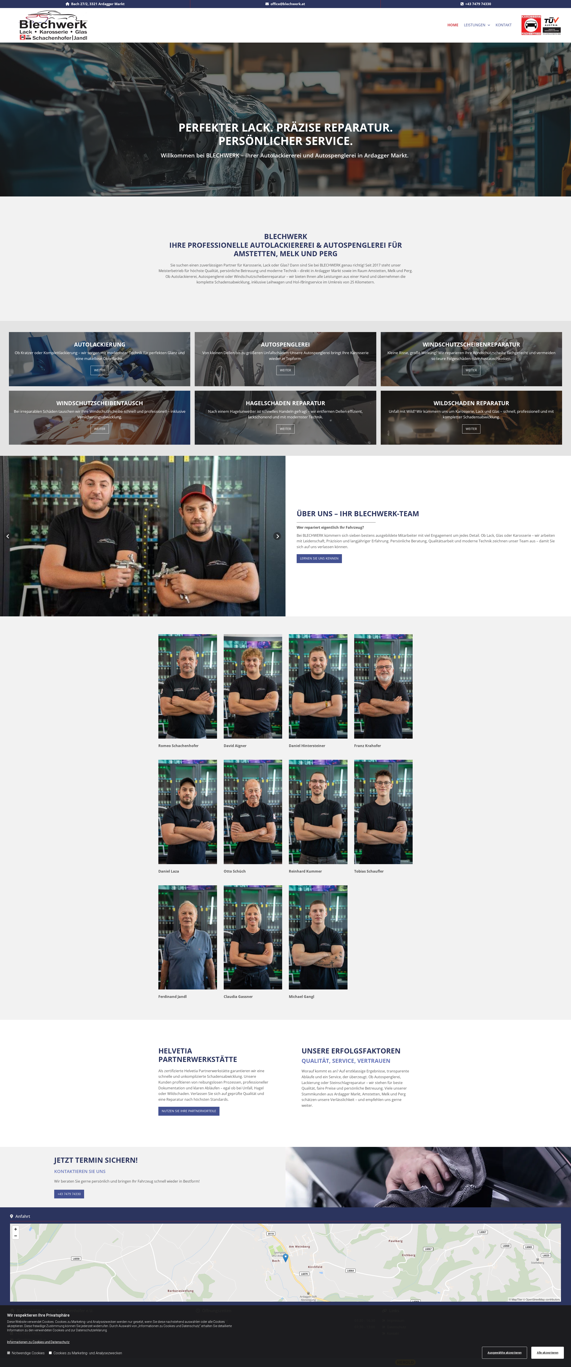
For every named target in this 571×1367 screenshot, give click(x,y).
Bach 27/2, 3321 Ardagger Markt (98, 4)
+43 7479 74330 (478, 4)
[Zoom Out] (15, 1236)
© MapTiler (515, 1299)
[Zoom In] (15, 1229)
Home (452, 25)
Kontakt (504, 25)
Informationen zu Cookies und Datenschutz (38, 1342)
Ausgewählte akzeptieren (504, 1352)
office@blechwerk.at (288, 4)
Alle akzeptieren (547, 1352)
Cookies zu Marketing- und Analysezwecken (88, 1353)
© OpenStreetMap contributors (541, 1299)
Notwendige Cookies (28, 1353)
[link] (477, 25)
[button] (100, 370)
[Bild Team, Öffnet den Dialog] (143, 536)
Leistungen (474, 25)
